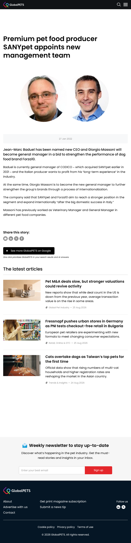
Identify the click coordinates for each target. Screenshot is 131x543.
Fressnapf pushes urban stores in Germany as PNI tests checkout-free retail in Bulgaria (84, 323)
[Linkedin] (118, 507)
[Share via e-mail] (5, 238)
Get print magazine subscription (63, 501)
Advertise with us (15, 507)
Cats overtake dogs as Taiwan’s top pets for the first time (84, 359)
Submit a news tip (53, 507)
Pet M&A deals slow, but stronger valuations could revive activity (84, 284)
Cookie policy (46, 527)
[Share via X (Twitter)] (16, 238)
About (7, 501)
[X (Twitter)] (123, 507)
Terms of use (85, 527)
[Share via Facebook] (21, 238)
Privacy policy (66, 527)
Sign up (98, 470)
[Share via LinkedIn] (11, 238)
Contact (9, 513)
